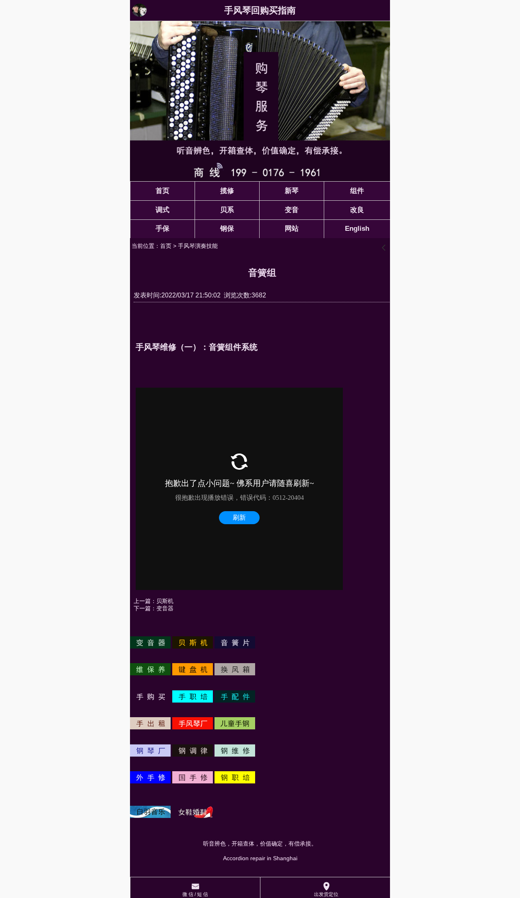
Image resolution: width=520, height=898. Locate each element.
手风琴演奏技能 (198, 246)
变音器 (164, 608)
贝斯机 (164, 601)
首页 (165, 246)
